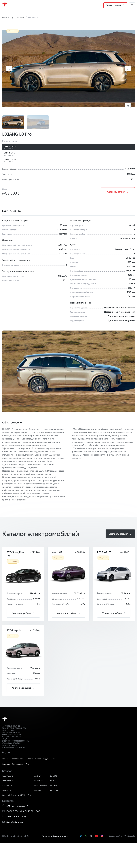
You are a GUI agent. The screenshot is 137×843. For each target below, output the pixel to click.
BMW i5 (37, 790)
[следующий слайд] (128, 68)
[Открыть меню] (132, 5)
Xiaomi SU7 (54, 790)
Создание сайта (115, 836)
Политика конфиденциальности (54, 836)
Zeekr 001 (53, 776)
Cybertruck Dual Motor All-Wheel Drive (17, 795)
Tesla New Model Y (9, 785)
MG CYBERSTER (40, 785)
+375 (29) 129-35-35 (16, 816)
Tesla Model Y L (8, 790)
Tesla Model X (7, 780)
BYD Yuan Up (55, 785)
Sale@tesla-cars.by (15, 822)
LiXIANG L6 (38, 780)
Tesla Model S (7, 776)
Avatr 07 (37, 776)
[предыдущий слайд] (9, 68)
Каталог (7, 771)
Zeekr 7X (53, 780)
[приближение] (128, 105)
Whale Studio (129, 836)
